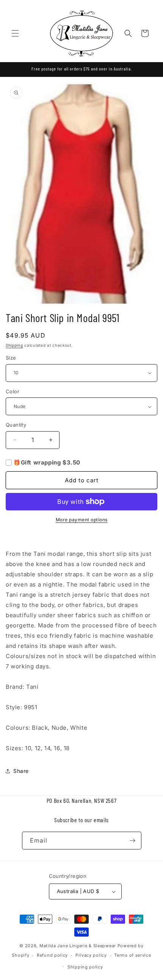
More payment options (82, 519)
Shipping (14, 345)
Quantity (16, 425)
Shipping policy (85, 967)
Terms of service (132, 955)
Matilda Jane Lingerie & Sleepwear (77, 945)
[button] (15, 33)
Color (12, 391)
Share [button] (21, 771)
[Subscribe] (132, 840)
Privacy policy (91, 955)
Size (11, 358)
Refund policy (52, 955)
